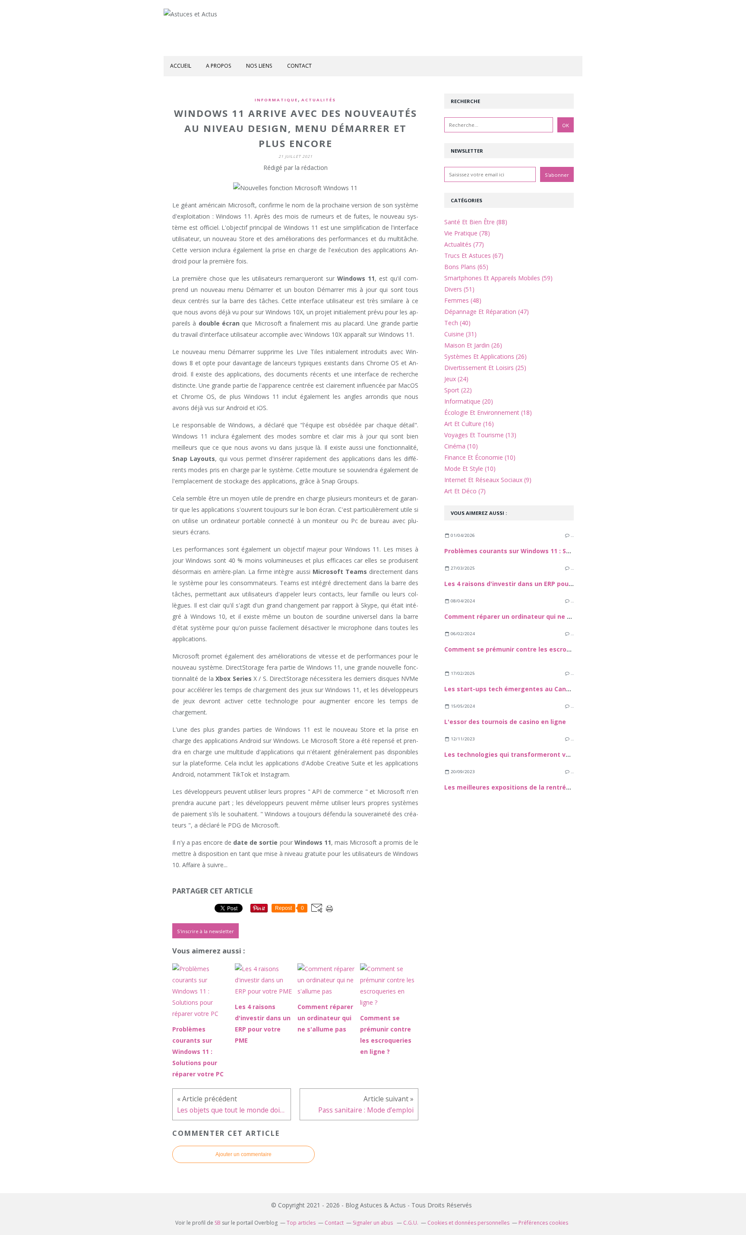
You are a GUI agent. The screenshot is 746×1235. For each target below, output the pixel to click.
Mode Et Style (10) (470, 468)
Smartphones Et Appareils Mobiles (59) (498, 278)
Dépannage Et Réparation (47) (486, 311)
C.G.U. (410, 1222)
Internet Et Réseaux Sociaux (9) (487, 480)
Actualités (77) (464, 244)
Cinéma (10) (461, 446)
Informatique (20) (468, 401)
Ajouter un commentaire (243, 1154)
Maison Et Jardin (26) (473, 345)
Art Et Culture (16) (469, 424)
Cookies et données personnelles (468, 1222)
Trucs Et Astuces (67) (473, 255)
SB (218, 1222)
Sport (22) (458, 390)
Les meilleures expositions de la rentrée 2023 (514, 787)
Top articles (301, 1222)
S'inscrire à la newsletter (205, 931)
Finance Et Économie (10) (479, 457)
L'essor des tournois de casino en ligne (505, 722)
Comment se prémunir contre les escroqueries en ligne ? (532, 649)
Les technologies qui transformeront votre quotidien (527, 754)
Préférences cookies (543, 1222)
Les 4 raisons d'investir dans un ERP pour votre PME (524, 584)
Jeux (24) (456, 379)
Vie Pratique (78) (467, 233)
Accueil (180, 65)
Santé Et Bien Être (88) (475, 222)
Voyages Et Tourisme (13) (480, 435)
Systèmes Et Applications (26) (485, 356)
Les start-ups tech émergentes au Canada (511, 689)
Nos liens (259, 65)
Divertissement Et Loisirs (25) (485, 368)
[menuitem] (181, 66)
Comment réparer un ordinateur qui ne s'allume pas (525, 616)
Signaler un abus (373, 1222)
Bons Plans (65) (466, 267)
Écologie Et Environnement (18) (488, 412)
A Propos (218, 65)
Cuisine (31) (460, 334)
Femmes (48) (462, 300)
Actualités (318, 100)
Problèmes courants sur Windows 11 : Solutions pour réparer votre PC (552, 551)
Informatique (276, 100)
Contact (299, 65)
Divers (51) (459, 289)
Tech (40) (457, 323)
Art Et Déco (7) (465, 491)
